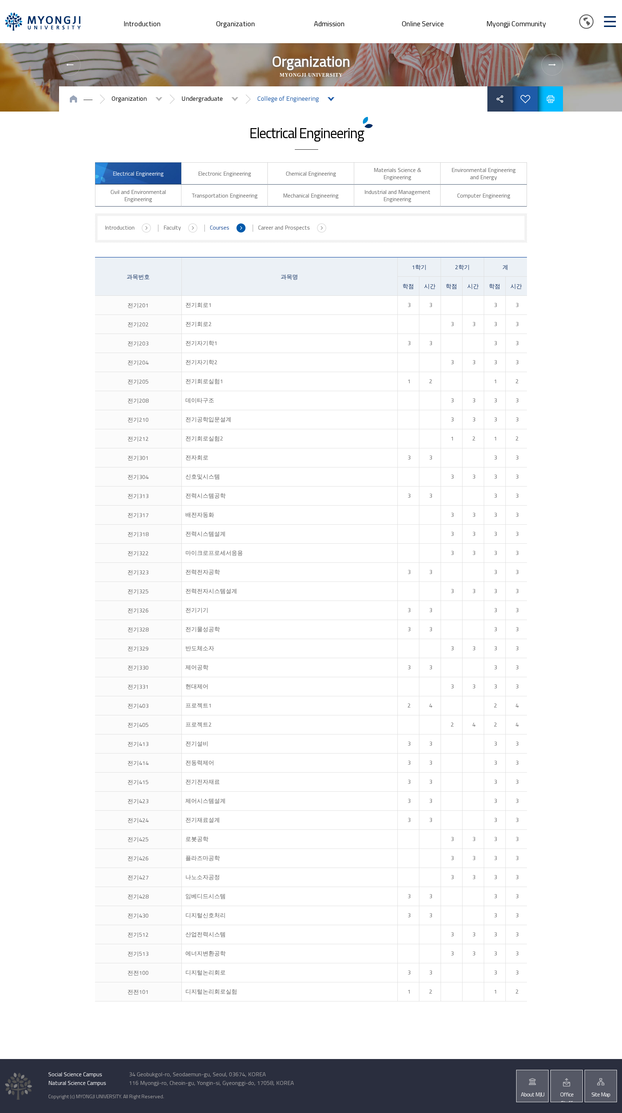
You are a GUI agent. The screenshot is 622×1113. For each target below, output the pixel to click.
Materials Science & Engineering (397, 173)
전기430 (138, 915)
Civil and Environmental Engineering (138, 195)
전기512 (138, 934)
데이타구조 (199, 400)
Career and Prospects (284, 227)
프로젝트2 (198, 724)
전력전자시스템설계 (211, 591)
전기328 (138, 629)
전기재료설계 (202, 819)
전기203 (138, 343)
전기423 (138, 801)
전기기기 (196, 610)
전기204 (138, 362)
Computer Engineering (483, 195)
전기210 (138, 419)
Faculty (172, 227)
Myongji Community (516, 23)
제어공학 (196, 667)
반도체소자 (199, 648)
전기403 (138, 705)
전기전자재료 (202, 781)
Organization (235, 23)
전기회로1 (198, 304)
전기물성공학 (202, 629)
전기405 (138, 724)
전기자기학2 (201, 362)
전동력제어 (199, 762)
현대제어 (196, 686)
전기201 (138, 305)
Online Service (423, 23)
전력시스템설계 (205, 533)
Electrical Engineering (138, 173)
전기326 (138, 610)
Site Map (600, 1094)
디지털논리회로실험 (211, 991)
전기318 (138, 534)
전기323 (138, 572)
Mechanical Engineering (311, 195)
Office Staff (566, 1096)
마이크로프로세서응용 (214, 552)
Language (586, 21)
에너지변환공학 (205, 953)
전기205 (138, 381)
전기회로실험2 (204, 438)
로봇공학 (196, 838)
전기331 (138, 686)
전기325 (138, 591)
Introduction (142, 23)
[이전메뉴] (70, 65)
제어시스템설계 (205, 800)
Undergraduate (202, 98)
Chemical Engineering (311, 173)
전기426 (138, 858)
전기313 (138, 496)
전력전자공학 (202, 571)
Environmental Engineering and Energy (483, 173)
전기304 (138, 476)
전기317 (138, 515)
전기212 (138, 438)
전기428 (138, 896)
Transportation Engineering (224, 195)
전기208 (138, 400)
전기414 (138, 763)
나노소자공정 (202, 877)
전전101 (138, 991)
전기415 (138, 782)
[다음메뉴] (552, 65)
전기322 (138, 553)
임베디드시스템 (205, 896)
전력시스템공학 (205, 495)
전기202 (138, 324)
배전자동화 (199, 514)
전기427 (138, 877)
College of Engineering (288, 98)
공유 (500, 99)
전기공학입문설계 (208, 419)
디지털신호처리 (205, 915)
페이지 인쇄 (550, 99)
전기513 (138, 953)
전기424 (138, 820)
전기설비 (196, 743)
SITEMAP (610, 21)
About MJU (532, 1094)
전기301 (138, 457)
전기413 (138, 743)
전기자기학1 (201, 343)
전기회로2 (198, 324)
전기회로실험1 (204, 381)
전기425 (138, 839)
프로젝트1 (198, 705)
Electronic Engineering (224, 173)
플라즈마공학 (202, 858)
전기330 (138, 667)
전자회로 (196, 457)
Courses (219, 227)
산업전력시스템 (205, 934)
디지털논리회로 (205, 972)
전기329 (138, 648)
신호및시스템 (202, 476)
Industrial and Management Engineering (397, 195)
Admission (329, 23)
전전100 (138, 972)
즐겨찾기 (525, 99)
